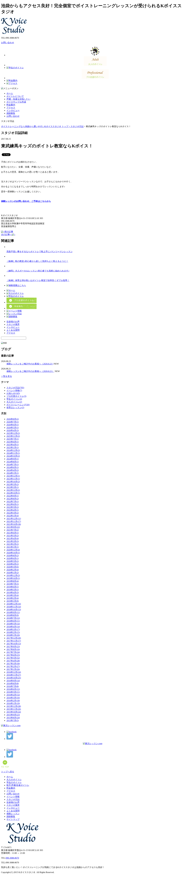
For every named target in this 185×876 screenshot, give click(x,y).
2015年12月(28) (14, 706)
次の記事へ (6, 234)
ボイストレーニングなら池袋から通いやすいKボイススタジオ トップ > (36, 126)
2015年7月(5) (13, 720)
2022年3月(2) (13, 513)
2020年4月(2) (13, 564)
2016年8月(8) (13, 683)
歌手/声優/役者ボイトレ (18, 785)
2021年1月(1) (13, 547)
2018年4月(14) (13, 626)
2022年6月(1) (13, 504)
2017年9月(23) (13, 646)
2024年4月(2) (13, 470)
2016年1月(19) (13, 703)
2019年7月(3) (13, 584)
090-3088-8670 (12, 858)
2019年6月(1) (13, 587)
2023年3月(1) (13, 487)
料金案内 (11, 105)
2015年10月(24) (14, 712)
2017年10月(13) (14, 644)
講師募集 (11, 113)
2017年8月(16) (13, 649)
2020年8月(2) (13, 555)
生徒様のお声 (13, 321)
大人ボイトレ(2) (14, 402)
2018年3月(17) (13, 629)
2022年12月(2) (13, 490)
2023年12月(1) (13, 476)
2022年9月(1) (13, 496)
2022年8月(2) (13, 499)
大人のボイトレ (14, 779)
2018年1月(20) (13, 635)
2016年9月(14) (13, 681)
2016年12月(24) (14, 672)
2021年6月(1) (13, 533)
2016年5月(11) (13, 692)
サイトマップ (13, 819)
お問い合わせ (7, 42)
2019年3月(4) (13, 595)
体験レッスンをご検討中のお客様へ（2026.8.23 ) (30, 364)
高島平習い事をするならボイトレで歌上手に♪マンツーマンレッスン (40, 251)
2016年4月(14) (13, 695)
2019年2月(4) (13, 598)
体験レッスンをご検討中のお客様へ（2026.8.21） (30, 371)
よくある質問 (13, 330)
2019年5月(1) (13, 590)
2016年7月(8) (13, 686)
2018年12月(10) (14, 604)
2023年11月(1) (13, 479)
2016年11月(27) (14, 675)
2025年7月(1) (13, 439)
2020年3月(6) (13, 567)
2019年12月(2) (13, 575)
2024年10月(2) (13, 456)
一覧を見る (6, 376)
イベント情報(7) (14, 390)
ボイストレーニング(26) (18, 405)
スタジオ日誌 (77, 126)
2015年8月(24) (13, 717)
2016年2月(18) (13, 700)
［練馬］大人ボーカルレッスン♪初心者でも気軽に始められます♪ (38, 271)
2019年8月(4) (13, 581)
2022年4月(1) (13, 510)
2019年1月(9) (13, 601)
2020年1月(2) (13, 572)
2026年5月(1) (13, 427)
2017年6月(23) (13, 655)
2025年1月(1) (13, 447)
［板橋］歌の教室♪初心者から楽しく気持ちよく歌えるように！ (37, 261)
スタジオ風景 (13, 324)
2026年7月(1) (13, 422)
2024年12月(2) (13, 450)
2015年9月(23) (13, 715)
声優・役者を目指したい (18, 99)
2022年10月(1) (13, 493)
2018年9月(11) (13, 612)
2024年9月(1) (13, 459)
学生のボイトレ (14, 782)
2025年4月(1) (13, 444)
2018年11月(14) (14, 607)
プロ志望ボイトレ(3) (16, 396)
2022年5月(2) (13, 507)
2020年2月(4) (13, 570)
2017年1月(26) (13, 669)
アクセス (11, 107)
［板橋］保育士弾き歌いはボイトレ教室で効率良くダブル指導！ (38, 280)
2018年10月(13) (14, 609)
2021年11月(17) (14, 521)
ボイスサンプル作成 (16, 102)
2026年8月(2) (13, 419)
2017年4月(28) (13, 661)
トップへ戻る (7, 772)
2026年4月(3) (13, 430)
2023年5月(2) (13, 484)
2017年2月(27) (13, 666)
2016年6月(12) (13, 689)
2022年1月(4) (13, 516)
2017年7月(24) (13, 652)
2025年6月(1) (13, 442)
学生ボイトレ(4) (14, 399)
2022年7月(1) (13, 501)
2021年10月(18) (14, 524)
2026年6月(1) (13, 425)
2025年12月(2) (13, 433)
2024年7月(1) (13, 464)
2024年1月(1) (13, 473)
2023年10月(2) (13, 481)
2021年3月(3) (13, 541)
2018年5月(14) (13, 624)
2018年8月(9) (13, 615)
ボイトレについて (15, 96)
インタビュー (13, 110)
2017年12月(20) (14, 638)
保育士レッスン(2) (15, 407)
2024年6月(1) (13, 467)
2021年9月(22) (13, 527)
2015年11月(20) (14, 709)
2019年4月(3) (13, 592)
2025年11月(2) (13, 436)
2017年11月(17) (14, 641)
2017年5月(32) (13, 658)
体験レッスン (13, 813)
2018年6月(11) (13, 621)
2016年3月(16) (13, 698)
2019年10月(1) (13, 578)
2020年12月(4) (13, 550)
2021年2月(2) (13, 544)
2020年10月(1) (13, 553)
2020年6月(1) (13, 558)
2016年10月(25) (14, 678)
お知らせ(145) (13, 393)
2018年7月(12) (13, 618)
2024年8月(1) (13, 462)
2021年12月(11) (14, 518)
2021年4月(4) (13, 538)
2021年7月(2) (13, 530)
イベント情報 (13, 796)
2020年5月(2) (13, 561)
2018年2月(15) (13, 632)
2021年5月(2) (13, 535)
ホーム (10, 93)
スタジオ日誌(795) (15, 387)
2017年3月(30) (13, 663)
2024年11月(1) (13, 453)
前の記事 (8, 231)
